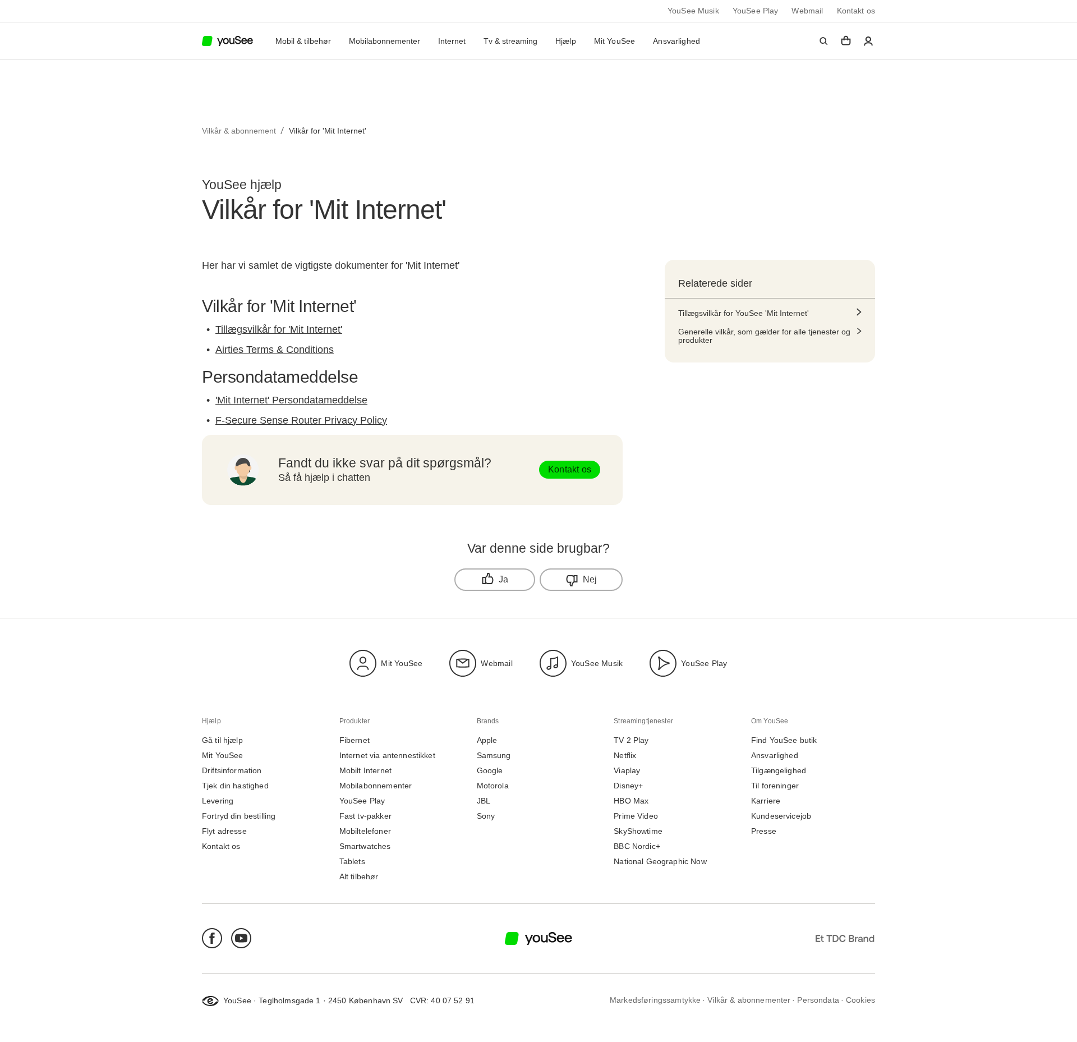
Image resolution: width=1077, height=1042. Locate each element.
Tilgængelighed (778, 770)
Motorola (493, 786)
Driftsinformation (232, 770)
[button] (823, 41)
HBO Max (631, 801)
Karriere (765, 801)
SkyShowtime (638, 831)
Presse (763, 831)
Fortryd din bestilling (238, 816)
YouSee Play (756, 11)
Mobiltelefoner (365, 831)
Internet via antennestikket (387, 755)
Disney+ (628, 786)
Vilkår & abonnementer (748, 1000)
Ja (503, 579)
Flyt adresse (224, 831)
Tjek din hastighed (235, 786)
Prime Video (636, 816)
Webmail (807, 11)
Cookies (860, 1000)
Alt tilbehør (359, 877)
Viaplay (627, 770)
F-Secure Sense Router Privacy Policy (301, 420)
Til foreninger (775, 786)
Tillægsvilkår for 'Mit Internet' (278, 329)
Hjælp (565, 40)
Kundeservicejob (781, 816)
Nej (590, 579)
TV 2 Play (631, 740)
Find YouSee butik (784, 740)
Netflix (625, 755)
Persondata (818, 1000)
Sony (486, 816)
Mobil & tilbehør (303, 41)
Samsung (494, 755)
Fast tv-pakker (365, 816)
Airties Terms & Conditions (274, 349)
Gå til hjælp (222, 740)
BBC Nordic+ (637, 846)
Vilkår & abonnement (239, 130)
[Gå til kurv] (846, 41)
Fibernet (354, 740)
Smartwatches (365, 846)
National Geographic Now (660, 861)
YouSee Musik (693, 11)
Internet (452, 41)
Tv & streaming (510, 41)
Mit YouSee (615, 40)
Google (490, 770)
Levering (217, 801)
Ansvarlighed (676, 40)
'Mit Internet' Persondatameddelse (291, 400)
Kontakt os (856, 11)
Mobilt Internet (365, 770)
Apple (487, 740)
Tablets (352, 861)
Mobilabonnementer (384, 41)
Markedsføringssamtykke (655, 1000)
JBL (483, 801)
